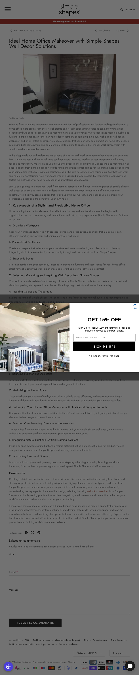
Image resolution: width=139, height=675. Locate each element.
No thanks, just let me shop (104, 356)
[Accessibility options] (8, 666)
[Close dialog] (135, 306)
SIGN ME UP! (104, 346)
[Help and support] (130, 666)
